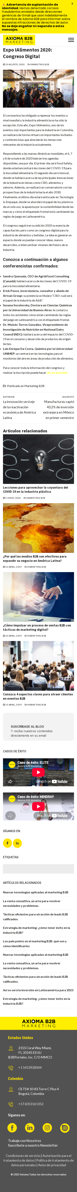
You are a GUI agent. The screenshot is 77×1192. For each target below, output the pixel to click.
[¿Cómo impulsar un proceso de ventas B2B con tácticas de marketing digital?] (38, 597)
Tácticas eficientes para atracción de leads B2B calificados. (35, 916)
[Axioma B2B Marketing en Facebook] (7, 843)
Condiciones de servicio (23, 1156)
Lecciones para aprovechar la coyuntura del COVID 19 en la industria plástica (35, 489)
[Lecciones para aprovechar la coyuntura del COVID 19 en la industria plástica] (38, 459)
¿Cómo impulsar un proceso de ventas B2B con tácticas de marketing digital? (37, 627)
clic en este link (57, 372)
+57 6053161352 (30, 1104)
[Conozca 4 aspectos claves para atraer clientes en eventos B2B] (38, 666)
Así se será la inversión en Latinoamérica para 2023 (38, 990)
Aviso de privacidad (52, 1165)
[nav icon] (71, 40)
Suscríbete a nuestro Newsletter (33, 1145)
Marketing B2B (39, 64)
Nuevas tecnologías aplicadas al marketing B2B (35, 892)
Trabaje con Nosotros (24, 1141)
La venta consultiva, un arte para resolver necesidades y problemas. (32, 903)
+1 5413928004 (29, 1067)
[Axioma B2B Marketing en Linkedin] (17, 843)
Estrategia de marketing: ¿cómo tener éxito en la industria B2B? (36, 930)
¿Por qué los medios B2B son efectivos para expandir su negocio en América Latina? (35, 558)
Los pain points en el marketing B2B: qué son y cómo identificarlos (35, 943)
